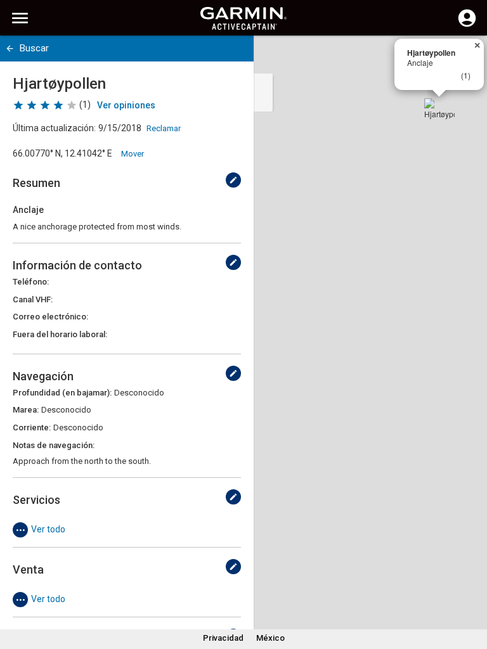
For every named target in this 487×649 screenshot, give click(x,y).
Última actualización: (54, 128)
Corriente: (32, 427)
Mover (132, 153)
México (270, 638)
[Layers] (465, 57)
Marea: (26, 409)
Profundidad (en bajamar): (62, 392)
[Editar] (233, 180)
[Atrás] (10, 48)
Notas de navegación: (53, 445)
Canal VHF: (33, 299)
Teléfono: (31, 281)
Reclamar (163, 128)
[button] (471, 591)
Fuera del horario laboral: (60, 334)
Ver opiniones (126, 105)
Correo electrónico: (50, 316)
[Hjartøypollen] (439, 113)
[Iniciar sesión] (467, 25)
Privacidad (223, 638)
